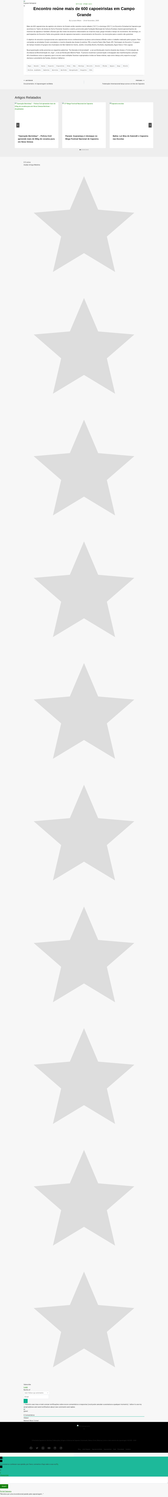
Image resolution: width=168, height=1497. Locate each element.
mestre (125, 66)
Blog (79, 1449)
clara (68, 66)
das (74, 66)
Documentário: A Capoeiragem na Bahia (38, 82)
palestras (46, 70)
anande (36, 66)
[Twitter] (37, 1448)
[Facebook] (31, 1448)
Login (26, 1387)
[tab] (80, 149)
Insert (4, 1486)
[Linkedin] (55, 1448)
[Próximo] (150, 125)
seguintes (83, 70)
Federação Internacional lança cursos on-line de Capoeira (123, 82)
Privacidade (120, 1449)
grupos (112, 66)
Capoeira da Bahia (97, 1449)
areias (43, 66)
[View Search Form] (142, 4)
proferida (64, 70)
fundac (104, 66)
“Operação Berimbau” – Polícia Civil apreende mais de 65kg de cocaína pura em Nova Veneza (36, 139)
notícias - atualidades (34, 70)
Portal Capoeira (5, 1491)
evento (97, 66)
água (29, 66)
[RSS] (61, 1448)
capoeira (51, 66)
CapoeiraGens (108, 1449)
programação (73, 70)
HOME (72, 4)
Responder (5, 1475)
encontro (90, 66)
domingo (81, 66)
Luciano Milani (76, 20)
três (90, 70)
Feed (114, 1449)
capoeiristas (60, 66)
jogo (118, 66)
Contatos (128, 1449)
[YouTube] (49, 1448)
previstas (55, 70)
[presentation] (36, 116)
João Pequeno (86, 1449)
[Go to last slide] (17, 125)
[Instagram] (43, 1448)
